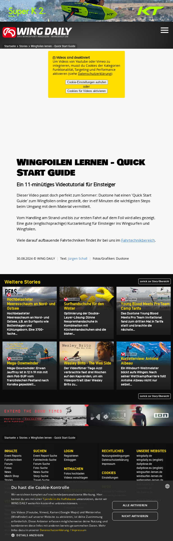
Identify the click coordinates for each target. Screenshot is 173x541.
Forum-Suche (41, 463)
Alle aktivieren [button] (135, 505)
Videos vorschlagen (76, 477)
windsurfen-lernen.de (149, 476)
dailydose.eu (144, 468)
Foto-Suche (40, 468)
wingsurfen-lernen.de (149, 472)
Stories (23, 46)
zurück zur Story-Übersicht (154, 281)
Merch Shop (12, 476)
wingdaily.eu (144, 459)
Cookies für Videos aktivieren (86, 91)
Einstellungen (110, 477)
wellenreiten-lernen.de (150, 480)
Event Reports (13, 455)
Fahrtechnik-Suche (44, 459)
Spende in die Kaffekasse (59, 499)
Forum (8, 463)
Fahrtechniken (13, 459)
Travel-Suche (41, 480)
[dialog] (86, 511)
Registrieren (71, 455)
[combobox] (167, 486)
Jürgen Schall (78, 258)
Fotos (8, 468)
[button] (59, 535)
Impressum (108, 463)
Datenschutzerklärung (94, 73)
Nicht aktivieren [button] (135, 516)
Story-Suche (40, 476)
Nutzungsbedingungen (116, 455)
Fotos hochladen (74, 473)
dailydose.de (144, 463)
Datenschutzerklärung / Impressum (63, 530)
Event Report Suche (45, 455)
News (8, 472)
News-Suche (40, 472)
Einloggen (70, 459)
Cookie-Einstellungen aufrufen (86, 82)
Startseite (10, 46)
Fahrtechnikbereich (138, 240)
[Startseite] (37, 37)
